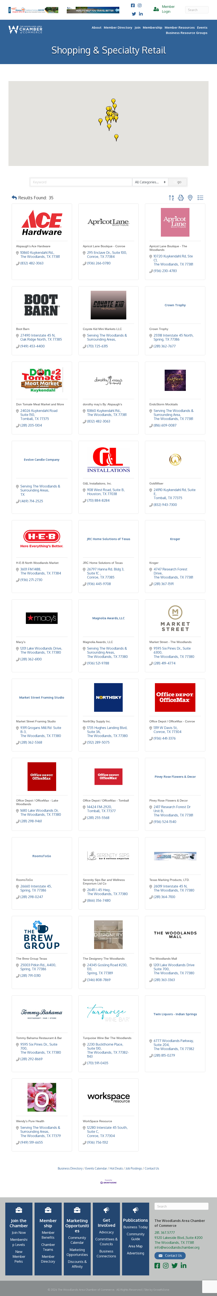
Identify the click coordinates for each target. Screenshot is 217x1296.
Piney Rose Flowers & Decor (168, 800)
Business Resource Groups (186, 33)
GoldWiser (156, 483)
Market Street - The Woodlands (170, 642)
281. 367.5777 (164, 1232)
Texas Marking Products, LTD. (169, 880)
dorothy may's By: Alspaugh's (102, 404)
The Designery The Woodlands (104, 958)
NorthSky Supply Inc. (97, 721)
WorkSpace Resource (97, 1121)
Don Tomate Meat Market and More (40, 404)
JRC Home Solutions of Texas (103, 562)
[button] (114, 107)
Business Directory (70, 1168)
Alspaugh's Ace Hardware (33, 246)
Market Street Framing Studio (36, 721)
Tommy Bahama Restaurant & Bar (39, 1038)
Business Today (135, 1227)
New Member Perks (19, 1257)
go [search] (179, 182)
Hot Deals (116, 1168)
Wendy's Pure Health (30, 1121)
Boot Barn (22, 329)
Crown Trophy (158, 329)
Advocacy (106, 1232)
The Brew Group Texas (31, 958)
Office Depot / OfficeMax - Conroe (172, 721)
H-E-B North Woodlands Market (37, 562)
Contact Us (152, 1168)
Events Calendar (96, 1168)
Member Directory (118, 27)
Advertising (135, 1253)
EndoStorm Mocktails (163, 404)
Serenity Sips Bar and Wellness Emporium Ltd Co (104, 881)
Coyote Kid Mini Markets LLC (102, 329)
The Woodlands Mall (163, 958)
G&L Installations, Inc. (97, 483)
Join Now (19, 1232)
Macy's (20, 642)
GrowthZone (161, 1289)
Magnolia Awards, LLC (98, 642)
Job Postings (134, 1168)
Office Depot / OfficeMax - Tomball (106, 800)
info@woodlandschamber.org (176, 1247)
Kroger (154, 562)
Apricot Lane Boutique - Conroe (104, 246)
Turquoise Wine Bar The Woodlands (107, 1038)
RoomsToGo (24, 880)
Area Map (135, 1246)
